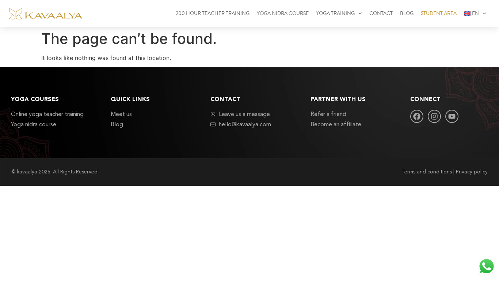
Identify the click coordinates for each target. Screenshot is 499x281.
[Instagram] (434, 116)
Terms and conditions (426, 172)
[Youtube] (451, 116)
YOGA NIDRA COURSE (283, 13)
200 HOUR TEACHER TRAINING (213, 13)
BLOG (407, 13)
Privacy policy (472, 172)
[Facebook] (416, 116)
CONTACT (381, 13)
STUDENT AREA (439, 13)
